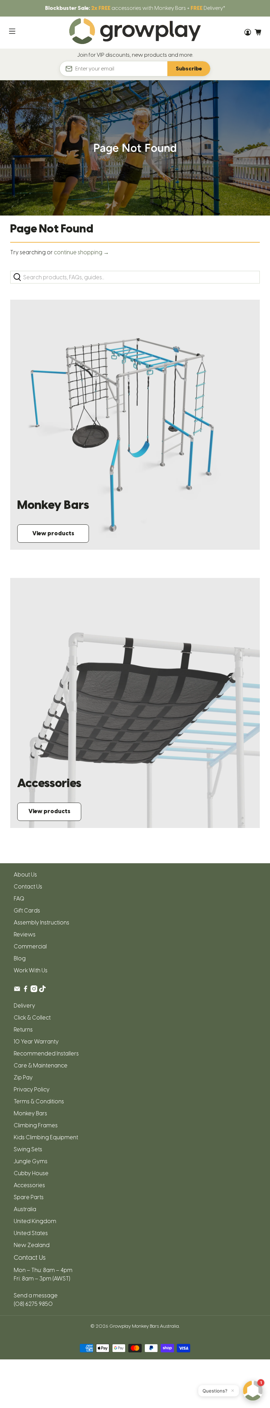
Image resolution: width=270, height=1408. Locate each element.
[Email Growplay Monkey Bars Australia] (17, 990)
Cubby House (31, 1173)
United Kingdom (35, 1221)
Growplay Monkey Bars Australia (144, 1326)
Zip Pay (23, 1077)
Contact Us (28, 886)
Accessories (29, 1185)
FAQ (19, 898)
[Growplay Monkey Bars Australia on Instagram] (34, 990)
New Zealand (32, 1245)
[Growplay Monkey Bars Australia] (135, 32)
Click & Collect (32, 1017)
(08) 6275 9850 (33, 1304)
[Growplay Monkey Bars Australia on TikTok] (42, 990)
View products (53, 533)
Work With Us (30, 970)
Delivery (24, 1005)
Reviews (25, 934)
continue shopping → (81, 252)
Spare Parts (29, 1197)
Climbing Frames (36, 1125)
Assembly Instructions (41, 922)
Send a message (36, 1295)
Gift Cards (27, 910)
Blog (20, 958)
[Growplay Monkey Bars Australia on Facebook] (25, 990)
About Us (25, 874)
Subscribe (189, 69)
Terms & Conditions (39, 1101)
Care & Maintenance (41, 1065)
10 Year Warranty (36, 1041)
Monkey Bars (30, 1113)
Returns (23, 1029)
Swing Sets (28, 1149)
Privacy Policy (32, 1089)
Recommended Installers (46, 1053)
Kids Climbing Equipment (46, 1137)
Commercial (30, 946)
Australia (25, 1209)
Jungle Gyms (30, 1161)
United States (31, 1233)
